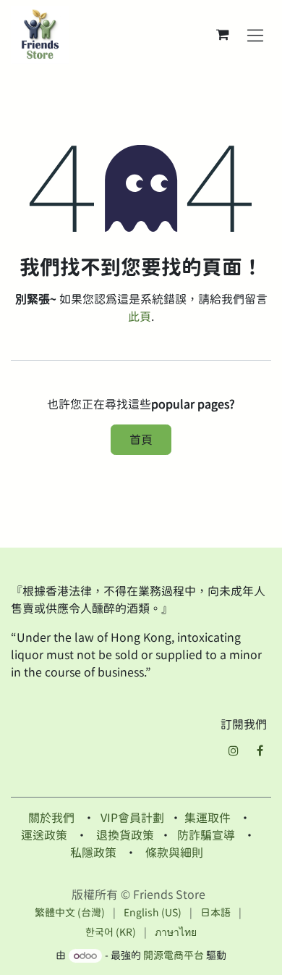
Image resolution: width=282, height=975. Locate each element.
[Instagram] (233, 750)
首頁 (141, 439)
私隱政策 (93, 852)
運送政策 (44, 835)
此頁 (139, 316)
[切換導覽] (255, 34)
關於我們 (51, 818)
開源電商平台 (173, 955)
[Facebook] (259, 750)
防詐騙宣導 (206, 835)
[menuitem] (70, 913)
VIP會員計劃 (132, 818)
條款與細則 (174, 852)
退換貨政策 (125, 835)
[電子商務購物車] (222, 34)
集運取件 (207, 818)
